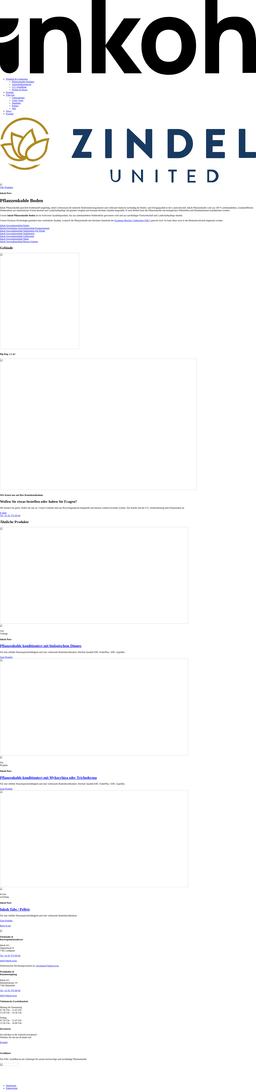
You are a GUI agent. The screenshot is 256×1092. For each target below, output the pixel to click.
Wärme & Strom (19, 89)
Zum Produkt (6, 657)
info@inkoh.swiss (8, 960)
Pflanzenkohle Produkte (23, 81)
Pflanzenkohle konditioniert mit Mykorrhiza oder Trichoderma (48, 778)
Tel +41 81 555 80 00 (10, 515)
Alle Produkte (6, 187)
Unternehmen (18, 97)
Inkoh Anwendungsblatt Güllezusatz (17, 236)
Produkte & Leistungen (17, 79)
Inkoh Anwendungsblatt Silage (14, 239)
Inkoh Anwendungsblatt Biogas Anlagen (19, 241)
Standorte (16, 103)
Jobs (14, 108)
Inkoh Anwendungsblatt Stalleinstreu (17, 233)
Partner (15, 105)
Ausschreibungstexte (21, 84)
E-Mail (3, 513)
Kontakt (9, 114)
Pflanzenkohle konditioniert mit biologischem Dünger (41, 646)
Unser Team (17, 100)
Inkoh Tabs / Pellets (15, 909)
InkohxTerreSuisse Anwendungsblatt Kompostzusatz (24, 228)
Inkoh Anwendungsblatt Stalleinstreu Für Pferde (22, 231)
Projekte (10, 92)
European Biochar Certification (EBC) (133, 220)
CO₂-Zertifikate (19, 87)
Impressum (11, 1085)
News (8, 111)
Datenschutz (11, 1088)
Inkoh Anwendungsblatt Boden (14, 225)
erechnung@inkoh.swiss (47, 965)
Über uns (10, 95)
